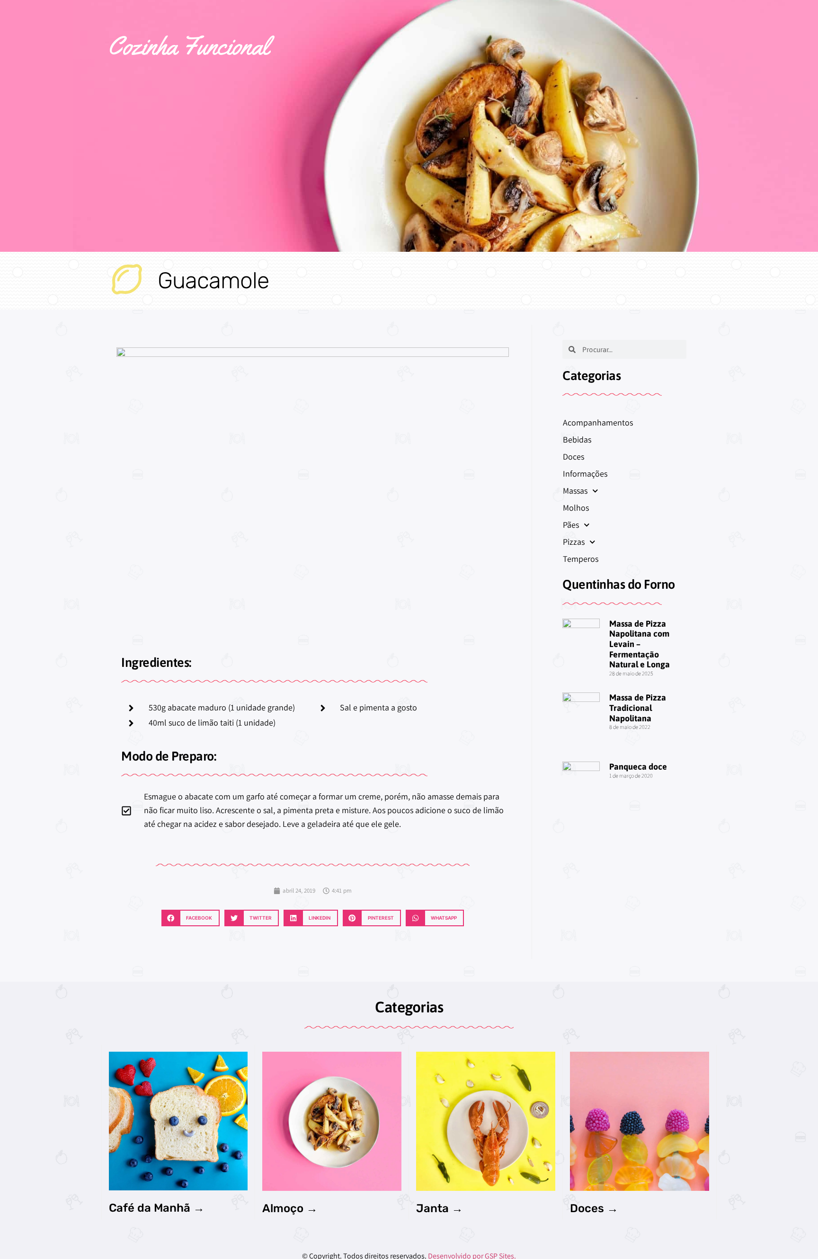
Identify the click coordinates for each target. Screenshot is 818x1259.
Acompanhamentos (598, 422)
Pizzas (574, 541)
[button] (190, 918)
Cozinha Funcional (188, 45)
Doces (573, 456)
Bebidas (577, 439)
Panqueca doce (638, 766)
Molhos (576, 507)
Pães (571, 524)
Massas (575, 490)
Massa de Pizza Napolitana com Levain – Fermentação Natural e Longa (639, 644)
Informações (585, 473)
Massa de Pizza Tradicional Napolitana (637, 707)
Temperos (580, 558)
